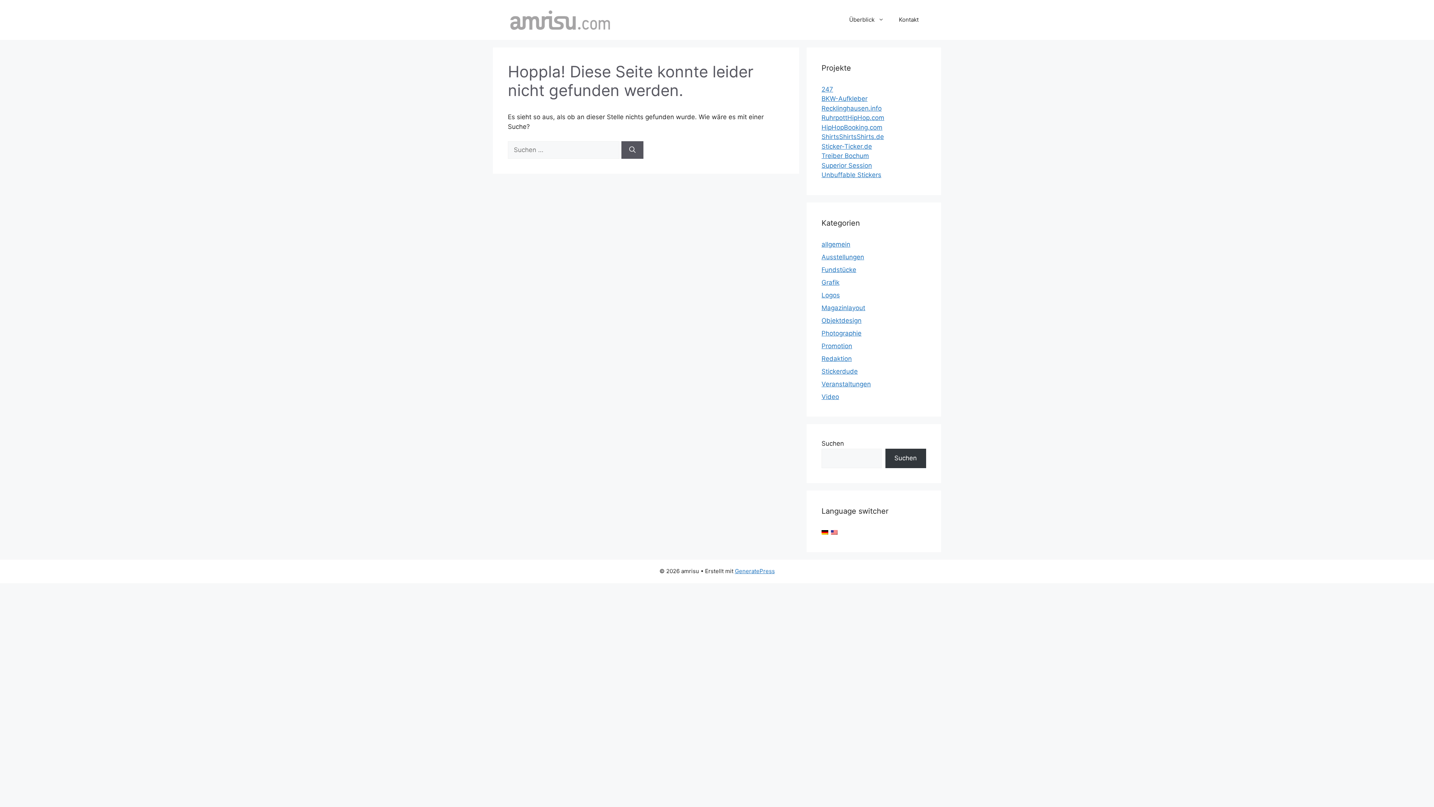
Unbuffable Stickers (851, 175)
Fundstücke (839, 269)
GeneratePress (755, 571)
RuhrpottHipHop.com (853, 117)
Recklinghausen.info (852, 108)
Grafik (830, 282)
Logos (831, 295)
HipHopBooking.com (852, 127)
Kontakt (909, 19)
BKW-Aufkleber (844, 98)
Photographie (842, 333)
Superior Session (847, 165)
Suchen (833, 443)
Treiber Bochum (845, 156)
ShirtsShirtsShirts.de (853, 136)
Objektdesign (842, 320)
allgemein (836, 244)
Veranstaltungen (846, 384)
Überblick (862, 19)
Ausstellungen (843, 257)
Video (830, 397)
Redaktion (837, 358)
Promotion (837, 346)
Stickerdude (840, 371)
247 (827, 89)
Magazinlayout (843, 308)
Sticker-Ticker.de (847, 146)
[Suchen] (632, 150)
